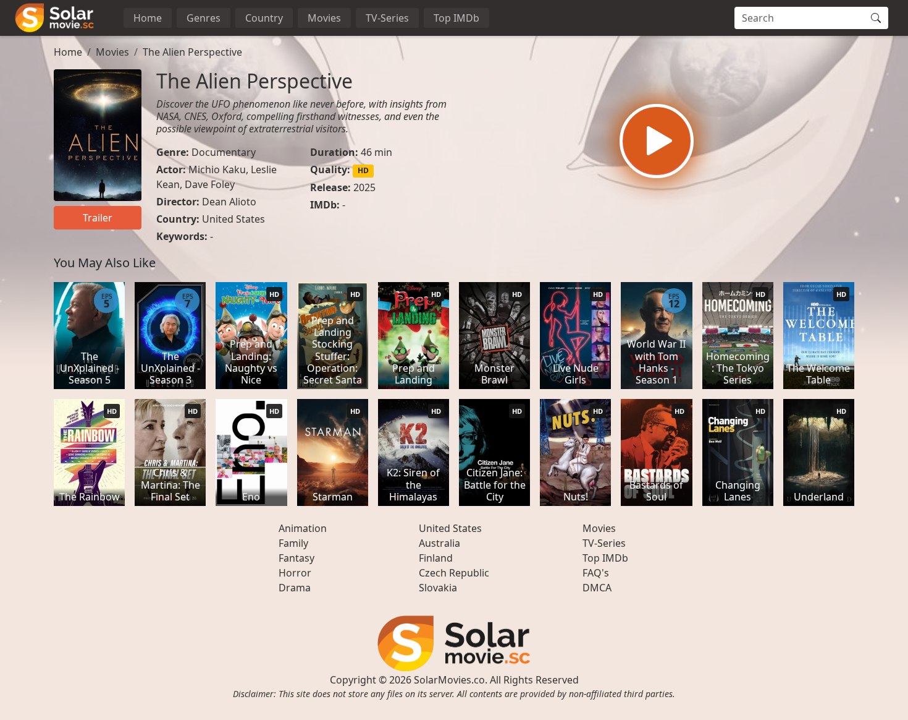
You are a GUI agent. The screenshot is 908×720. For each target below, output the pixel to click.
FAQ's (595, 573)
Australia (439, 543)
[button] (657, 141)
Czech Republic (454, 573)
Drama (295, 587)
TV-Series (387, 18)
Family (293, 543)
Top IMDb (456, 18)
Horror (295, 573)
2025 (364, 187)
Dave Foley (210, 184)
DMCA (597, 587)
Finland (436, 558)
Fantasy (296, 558)
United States (233, 219)
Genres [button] (204, 18)
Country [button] (264, 18)
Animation (303, 528)
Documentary (223, 152)
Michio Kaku (217, 169)
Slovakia (438, 587)
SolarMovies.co (449, 680)
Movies (324, 18)
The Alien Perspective (192, 52)
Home (147, 18)
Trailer (97, 218)
